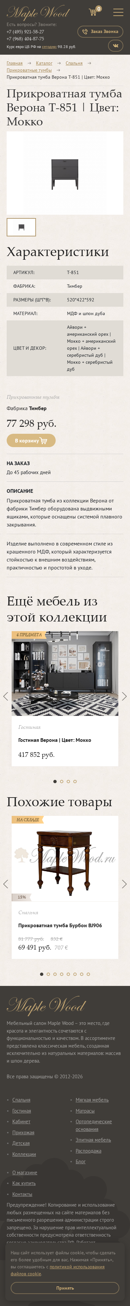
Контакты (22, 1194)
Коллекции (24, 1154)
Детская (21, 1143)
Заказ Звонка (104, 31)
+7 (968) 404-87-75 (25, 38)
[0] (93, 13)
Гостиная (21, 1111)
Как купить (24, 1183)
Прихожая (23, 1132)
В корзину (27, 440)
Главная (15, 63)
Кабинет (21, 1121)
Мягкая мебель (92, 1100)
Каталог (44, 63)
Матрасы (85, 1111)
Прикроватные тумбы (29, 70)
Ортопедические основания (94, 1125)
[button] (55, 781)
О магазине (24, 1172)
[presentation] (7, 696)
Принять (65, 1288)
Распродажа (88, 1151)
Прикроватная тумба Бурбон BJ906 (60, 925)
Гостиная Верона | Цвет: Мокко (54, 740)
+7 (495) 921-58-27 (25, 31)
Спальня (74, 63)
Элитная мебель (93, 1140)
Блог (81, 1161)
